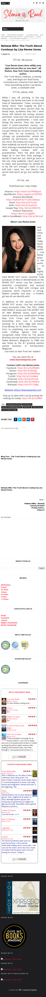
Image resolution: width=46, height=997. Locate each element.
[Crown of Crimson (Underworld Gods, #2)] (35, 815)
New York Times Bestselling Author (11, 407)
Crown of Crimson (9, 810)
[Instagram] (40, 3)
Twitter (4, 620)
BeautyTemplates (30, 990)
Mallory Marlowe (12, 719)
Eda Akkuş (6, 793)
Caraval (4, 837)
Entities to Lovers (13, 717)
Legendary (6, 828)
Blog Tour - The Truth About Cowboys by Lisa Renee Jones (20, 458)
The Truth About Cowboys (18, 38)
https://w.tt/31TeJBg (28, 384)
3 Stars (4, 597)
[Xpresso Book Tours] (23, 913)
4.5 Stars (4, 589)
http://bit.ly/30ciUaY (33, 216)
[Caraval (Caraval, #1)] (35, 842)
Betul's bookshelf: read (19, 692)
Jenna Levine (11, 736)
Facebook (5, 618)
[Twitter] (37, 3)
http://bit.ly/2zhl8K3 (32, 398)
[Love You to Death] (4, 740)
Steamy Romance (37, 407)
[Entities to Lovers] (4, 722)
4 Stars (4, 592)
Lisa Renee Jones (32, 35)
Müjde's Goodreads (9, 623)
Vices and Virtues (13, 699)
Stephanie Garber (8, 830)
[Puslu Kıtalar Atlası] (35, 776)
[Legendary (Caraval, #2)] (35, 833)
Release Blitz (29, 36)
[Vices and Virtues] (4, 704)
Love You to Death (14, 734)
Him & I (10, 708)
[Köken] (35, 796)
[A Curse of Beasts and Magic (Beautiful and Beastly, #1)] (4, 731)
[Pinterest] (43, 3)
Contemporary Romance (15, 35)
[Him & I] (4, 713)
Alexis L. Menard (12, 701)
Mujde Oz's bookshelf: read (19, 764)
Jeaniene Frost (12, 730)
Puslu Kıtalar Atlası (9, 771)
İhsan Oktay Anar (8, 773)
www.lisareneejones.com (23, 359)
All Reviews (5, 585)
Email (3, 615)
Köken (4, 791)
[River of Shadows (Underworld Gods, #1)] (35, 824)
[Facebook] (33, 3)
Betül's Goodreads (9, 625)
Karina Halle (6, 812)
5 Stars (4, 587)
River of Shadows (8, 819)
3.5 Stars (4, 594)
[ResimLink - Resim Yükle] (14, 949)
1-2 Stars (4, 599)
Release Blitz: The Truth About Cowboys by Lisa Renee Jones (21, 489)
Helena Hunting (12, 710)
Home (3, 35)
